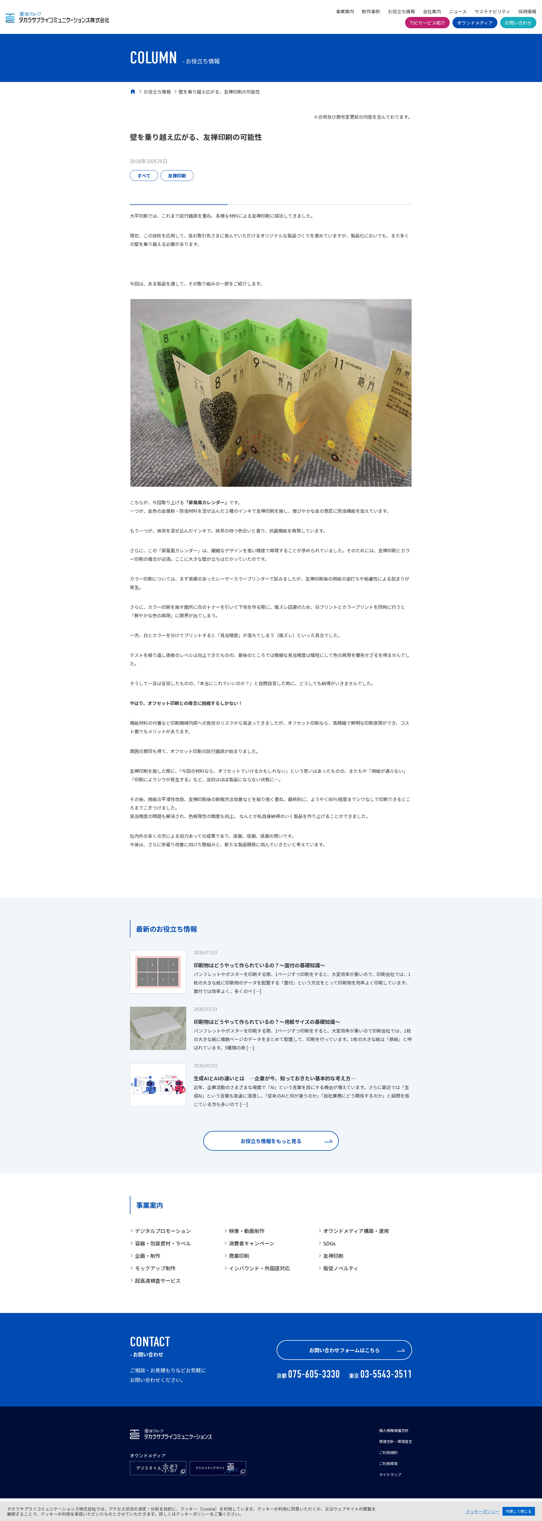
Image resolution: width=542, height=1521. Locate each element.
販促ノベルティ (341, 1268)
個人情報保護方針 (393, 1430)
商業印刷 (239, 1255)
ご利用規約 (388, 1452)
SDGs (329, 1243)
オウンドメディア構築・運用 (356, 1230)
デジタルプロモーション (163, 1230)
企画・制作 (147, 1255)
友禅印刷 (177, 175)
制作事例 (371, 11)
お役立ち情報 (401, 11)
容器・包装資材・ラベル (163, 1243)
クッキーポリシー (483, 1511)
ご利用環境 (388, 1463)
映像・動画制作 (247, 1230)
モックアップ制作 (155, 1268)
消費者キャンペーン (251, 1243)
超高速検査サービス (158, 1280)
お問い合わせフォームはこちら (344, 1350)
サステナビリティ (492, 11)
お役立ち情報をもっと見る (271, 1140)
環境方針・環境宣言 (395, 1441)
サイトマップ (390, 1474)
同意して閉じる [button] (519, 1511)
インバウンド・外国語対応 (259, 1268)
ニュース (458, 11)
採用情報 (527, 11)
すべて (143, 175)
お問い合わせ (518, 22)
